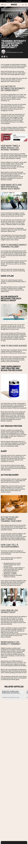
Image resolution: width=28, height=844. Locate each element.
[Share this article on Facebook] (2, 56)
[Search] (5, 5)
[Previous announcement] (1, 1)
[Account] (23, 5)
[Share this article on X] (7, 56)
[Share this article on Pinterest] (4, 56)
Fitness (3, 9)
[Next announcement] (26, 1)
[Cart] (26, 5)
